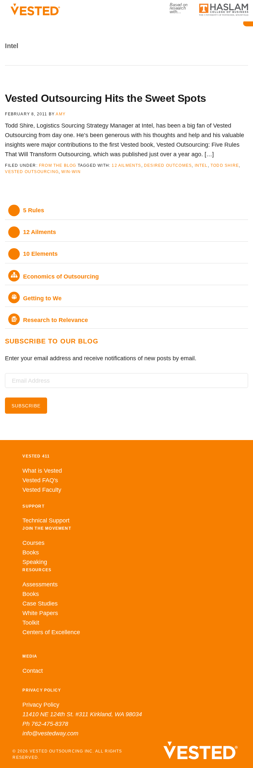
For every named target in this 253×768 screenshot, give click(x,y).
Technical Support (46, 520)
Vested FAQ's (40, 480)
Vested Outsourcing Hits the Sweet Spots (105, 98)
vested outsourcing (32, 171)
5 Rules (33, 210)
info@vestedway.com (50, 733)
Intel (201, 165)
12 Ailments (126, 165)
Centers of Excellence (51, 632)
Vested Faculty (41, 490)
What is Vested (42, 470)
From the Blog (57, 165)
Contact (32, 670)
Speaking (34, 562)
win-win (70, 171)
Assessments (40, 584)
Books (30, 552)
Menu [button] (126, 31)
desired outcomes (168, 165)
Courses (33, 543)
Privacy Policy (40, 704)
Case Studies (40, 603)
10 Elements (40, 254)
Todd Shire (225, 165)
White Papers (40, 613)
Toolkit (30, 622)
